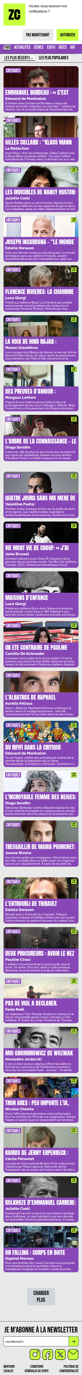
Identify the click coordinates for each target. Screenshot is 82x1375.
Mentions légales (9, 1368)
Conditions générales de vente (37, 1368)
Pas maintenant (38, 35)
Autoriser (67, 35)
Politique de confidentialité (69, 1368)
